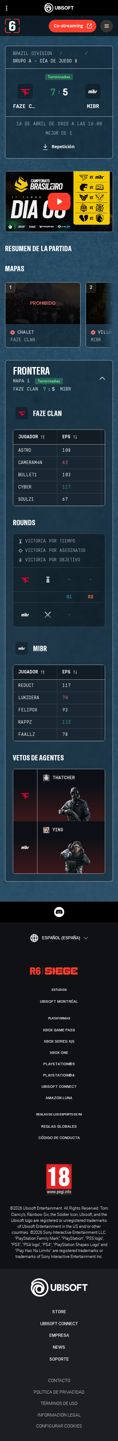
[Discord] (59, 912)
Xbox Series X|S (59, 1041)
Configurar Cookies (59, 1426)
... (73, 53)
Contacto (59, 1380)
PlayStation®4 (59, 1075)
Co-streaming (68, 26)
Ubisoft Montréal (59, 1001)
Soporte (59, 1359)
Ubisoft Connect (59, 1323)
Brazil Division (32, 53)
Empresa (59, 1335)
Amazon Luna (59, 1098)
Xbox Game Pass (59, 1030)
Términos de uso (59, 1403)
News (59, 1347)
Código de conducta (59, 1138)
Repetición (63, 146)
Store (59, 1311)
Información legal (59, 1415)
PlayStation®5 (59, 1064)
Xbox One (59, 1052)
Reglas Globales (59, 1126)
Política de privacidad (59, 1392)
